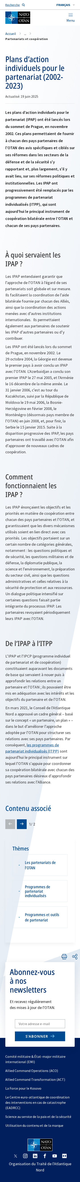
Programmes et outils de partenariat (42, 917)
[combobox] (65, 5)
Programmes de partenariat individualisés (37, 891)
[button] (65, 5)
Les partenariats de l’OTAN (40, 865)
